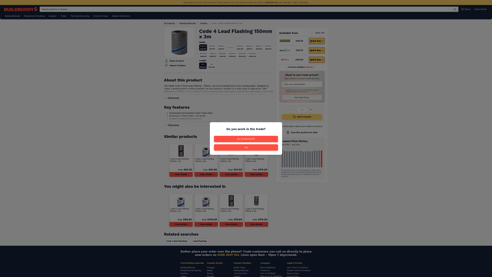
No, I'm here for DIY (246, 139)
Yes (246, 147)
